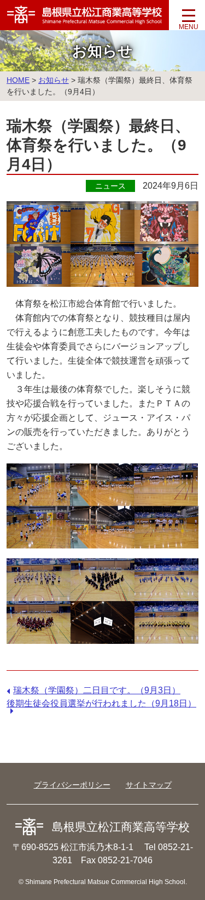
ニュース (110, 186)
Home (18, 80)
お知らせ (53, 80)
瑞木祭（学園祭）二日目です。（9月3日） (96, 690)
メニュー (188, 19)
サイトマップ (149, 784)
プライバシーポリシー (72, 784)
